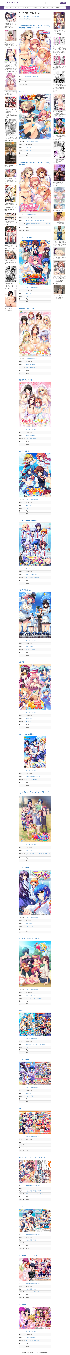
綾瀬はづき (34, 220)
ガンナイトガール (25, 590)
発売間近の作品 (60, 8)
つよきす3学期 (24, 867)
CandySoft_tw (27, 19)
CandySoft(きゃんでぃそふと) (31, 16)
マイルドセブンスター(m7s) (38, 1044)
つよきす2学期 (24, 1059)
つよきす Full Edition (26, 734)
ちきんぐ (35, 995)
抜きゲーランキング (11, 8)
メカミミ (22, 1010)
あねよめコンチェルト (26, 308)
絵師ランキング (37, 8)
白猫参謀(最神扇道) (31, 776)
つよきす (22, 1206)
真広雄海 (28, 1044)
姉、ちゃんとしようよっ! (27, 1304)
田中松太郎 (34, 574)
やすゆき (28, 220)
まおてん (22, 91)
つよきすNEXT (24, 451)
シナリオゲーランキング (24, 8)
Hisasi (33, 364)
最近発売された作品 (48, 8)
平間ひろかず (40, 220)
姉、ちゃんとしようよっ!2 (28, 1255)
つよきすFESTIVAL (25, 237)
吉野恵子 (28, 574)
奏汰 (27, 923)
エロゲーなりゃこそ (11, 2)
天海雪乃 (28, 147)
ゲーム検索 (62, 2)
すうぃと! (22, 1108)
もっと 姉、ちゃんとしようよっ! (30, 939)
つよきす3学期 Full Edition (28, 520)
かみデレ (22, 662)
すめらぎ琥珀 (29, 646)
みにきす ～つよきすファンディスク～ (32, 1157)
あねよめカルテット (25, 380)
